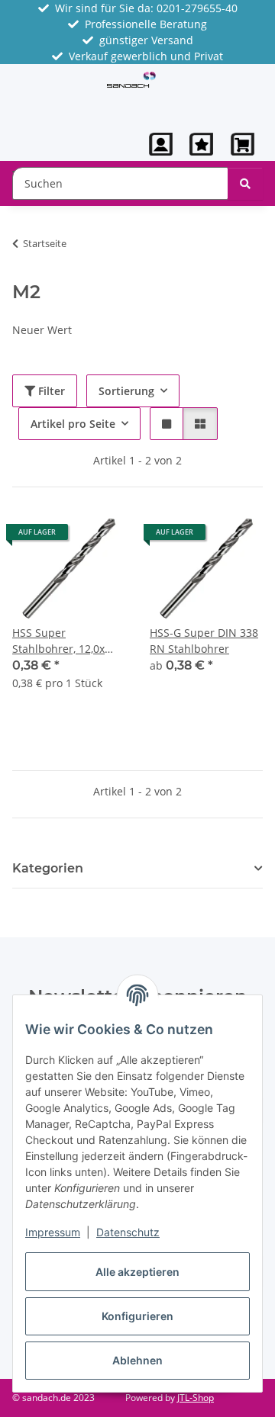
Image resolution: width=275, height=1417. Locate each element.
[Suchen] (245, 183)
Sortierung (126, 391)
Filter (50, 391)
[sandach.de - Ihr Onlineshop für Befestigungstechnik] (132, 78)
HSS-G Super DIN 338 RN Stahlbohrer (204, 640)
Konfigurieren (137, 1315)
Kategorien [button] (47, 868)
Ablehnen (137, 1360)
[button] (161, 144)
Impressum (52, 1232)
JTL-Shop (195, 1397)
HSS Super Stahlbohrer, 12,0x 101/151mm (58, 641)
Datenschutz (128, 1232)
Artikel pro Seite (73, 423)
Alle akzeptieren (137, 1271)
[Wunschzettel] (201, 144)
